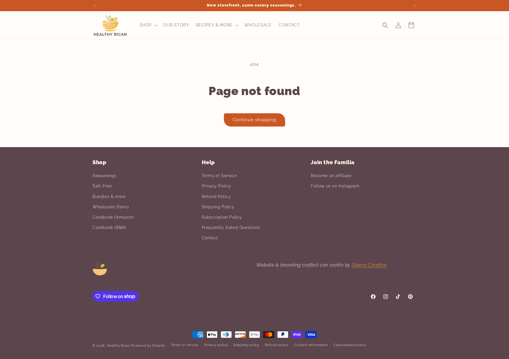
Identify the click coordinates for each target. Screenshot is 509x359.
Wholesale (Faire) (110, 207)
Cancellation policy (349, 345)
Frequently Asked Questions (231, 227)
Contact (210, 237)
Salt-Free (102, 186)
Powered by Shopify (148, 346)
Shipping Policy (218, 207)
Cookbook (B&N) (109, 227)
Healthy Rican (118, 346)
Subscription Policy (222, 217)
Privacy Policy (216, 186)
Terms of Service (219, 175)
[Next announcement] (414, 5)
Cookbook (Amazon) (113, 217)
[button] (148, 25)
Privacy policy (216, 345)
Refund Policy (216, 196)
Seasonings (104, 175)
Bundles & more (108, 196)
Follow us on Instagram (335, 186)
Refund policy (276, 345)
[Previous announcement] (94, 5)
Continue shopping (254, 119)
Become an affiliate (331, 175)
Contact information (311, 345)
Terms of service (185, 345)
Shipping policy (246, 345)
